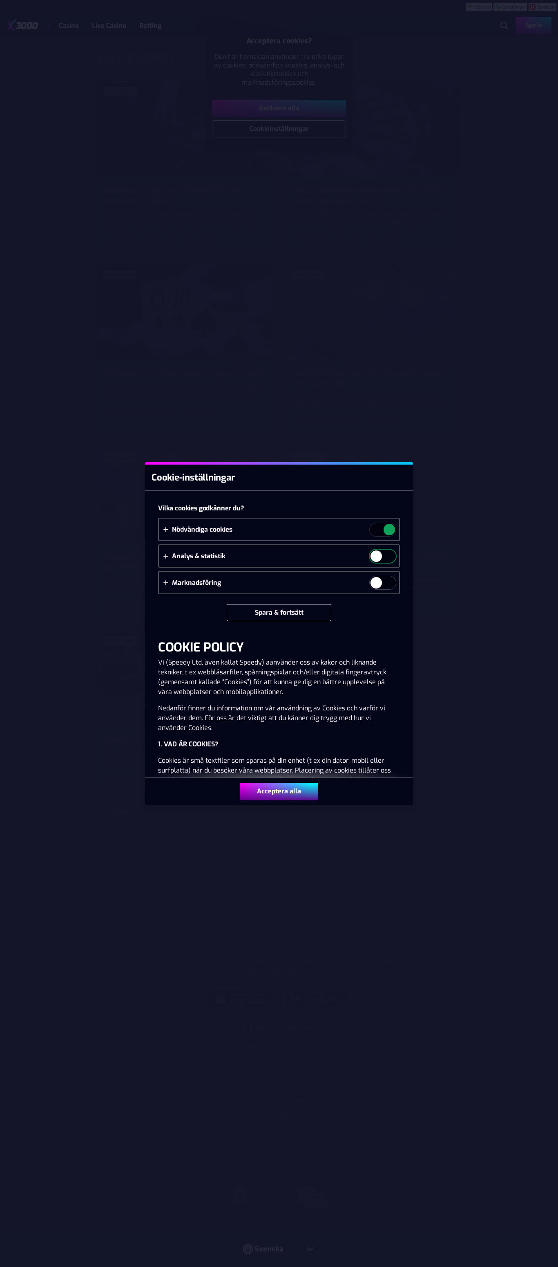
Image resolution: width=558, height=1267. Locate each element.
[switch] (388, 530)
